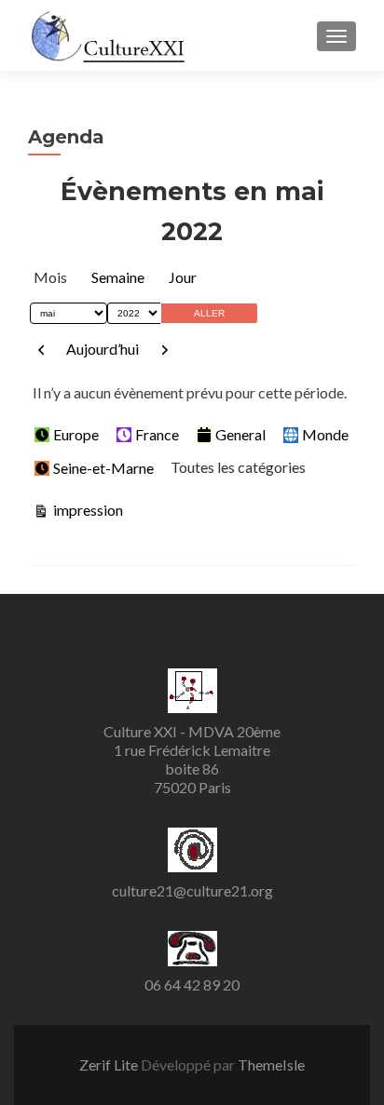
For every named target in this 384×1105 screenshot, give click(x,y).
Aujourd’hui (102, 348)
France (157, 434)
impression (86, 509)
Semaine (117, 277)
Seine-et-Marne (103, 468)
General (240, 434)
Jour (183, 277)
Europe (76, 434)
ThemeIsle (271, 1064)
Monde (325, 434)
